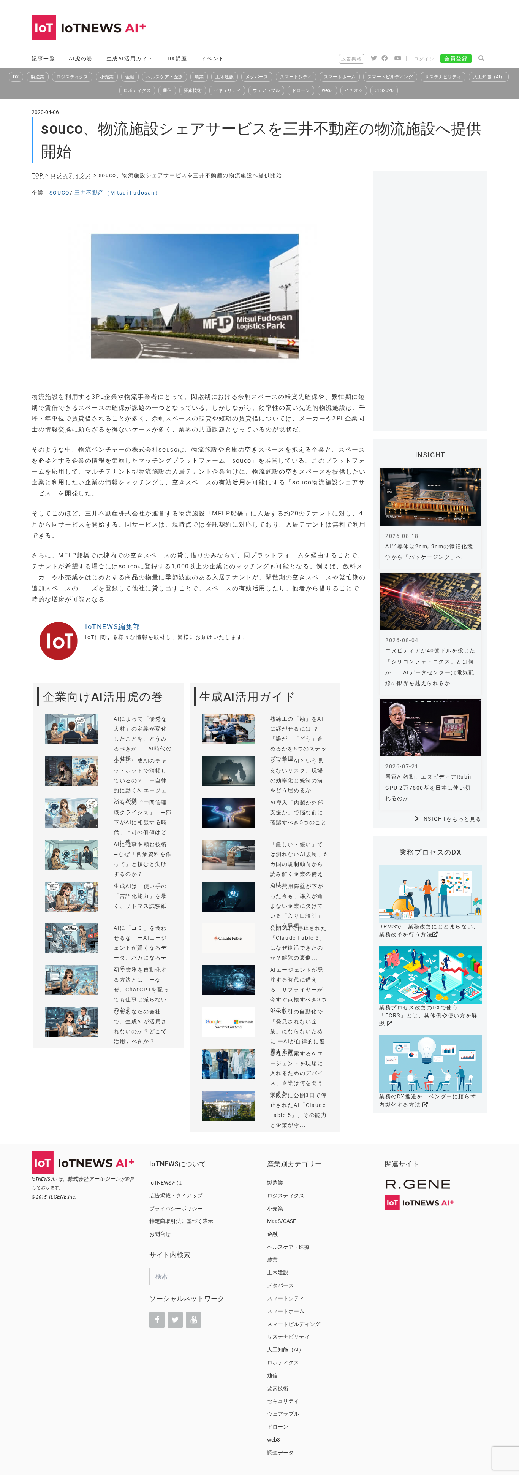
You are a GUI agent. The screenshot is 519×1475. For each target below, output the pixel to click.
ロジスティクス (72, 76)
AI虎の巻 (81, 59)
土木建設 (224, 76)
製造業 (37, 76)
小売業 (107, 76)
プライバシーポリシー (176, 1208)
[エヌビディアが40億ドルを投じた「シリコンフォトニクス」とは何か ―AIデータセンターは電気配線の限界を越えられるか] (430, 601)
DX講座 (177, 59)
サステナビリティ (443, 76)
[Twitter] (175, 1320)
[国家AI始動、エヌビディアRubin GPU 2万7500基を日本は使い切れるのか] (430, 727)
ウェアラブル (266, 90)
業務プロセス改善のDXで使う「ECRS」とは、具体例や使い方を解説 (428, 1015)
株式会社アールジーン (93, 1179)
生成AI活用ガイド (130, 59)
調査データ (280, 1453)
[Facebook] (157, 1320)
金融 (129, 76)
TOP (38, 175)
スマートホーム (340, 76)
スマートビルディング (390, 76)
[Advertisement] (349, 28)
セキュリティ (227, 90)
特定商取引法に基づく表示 (181, 1221)
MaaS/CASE (281, 1221)
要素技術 (193, 90)
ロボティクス (137, 90)
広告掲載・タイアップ (176, 1196)
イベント (213, 59)
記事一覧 (43, 59)
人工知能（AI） (489, 76)
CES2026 (384, 90)
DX (16, 76)
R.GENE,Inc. (63, 1197)
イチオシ (354, 90)
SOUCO (59, 193)
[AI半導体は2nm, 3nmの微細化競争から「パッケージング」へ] (430, 497)
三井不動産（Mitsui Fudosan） (117, 193)
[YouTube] (193, 1320)
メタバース (256, 76)
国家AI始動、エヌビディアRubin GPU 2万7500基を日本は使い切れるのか (429, 788)
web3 (327, 90)
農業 (199, 76)
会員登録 (456, 59)
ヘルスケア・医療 (164, 76)
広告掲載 (351, 59)
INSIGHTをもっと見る (451, 819)
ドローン (301, 90)
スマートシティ (296, 76)
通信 (167, 90)
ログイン (424, 59)
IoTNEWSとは (165, 1183)
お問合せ (160, 1234)
